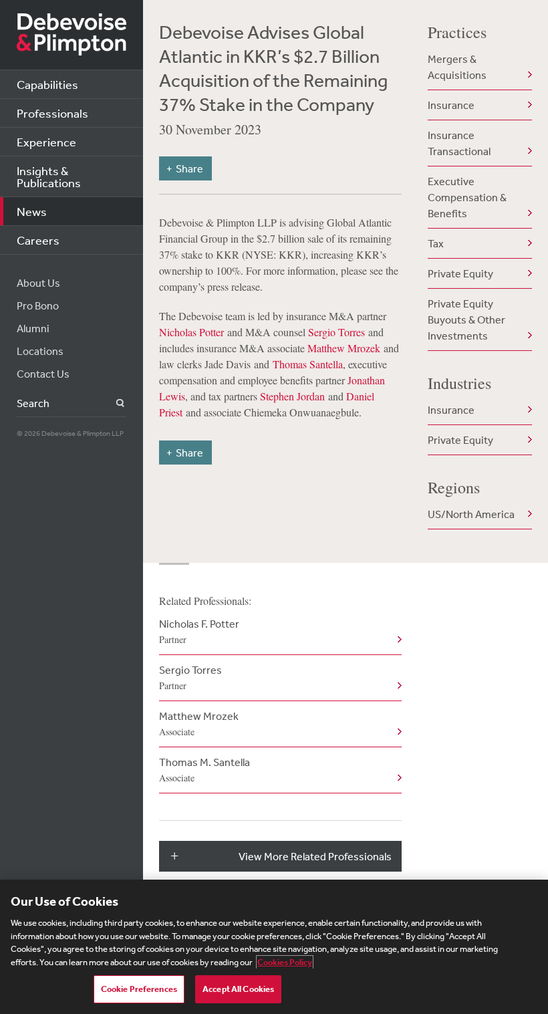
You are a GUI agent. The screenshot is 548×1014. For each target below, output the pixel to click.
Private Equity (460, 273)
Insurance (451, 105)
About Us (38, 282)
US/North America (471, 514)
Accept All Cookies (238, 989)
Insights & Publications (49, 176)
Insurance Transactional (459, 143)
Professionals (52, 113)
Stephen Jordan (292, 396)
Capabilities (47, 84)
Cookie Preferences (139, 989)
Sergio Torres (336, 332)
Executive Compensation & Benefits (467, 197)
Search (112, 403)
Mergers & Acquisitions (457, 67)
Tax (436, 243)
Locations (40, 351)
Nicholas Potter (191, 332)
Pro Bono (38, 305)
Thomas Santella (308, 364)
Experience (46, 141)
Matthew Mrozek (343, 348)
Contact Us (43, 373)
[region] (274, 947)
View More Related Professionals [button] (315, 856)
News (32, 211)
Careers (38, 240)
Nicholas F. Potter (199, 631)
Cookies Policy (284, 962)
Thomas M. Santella (204, 769)
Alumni (33, 328)
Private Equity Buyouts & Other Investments (466, 319)
